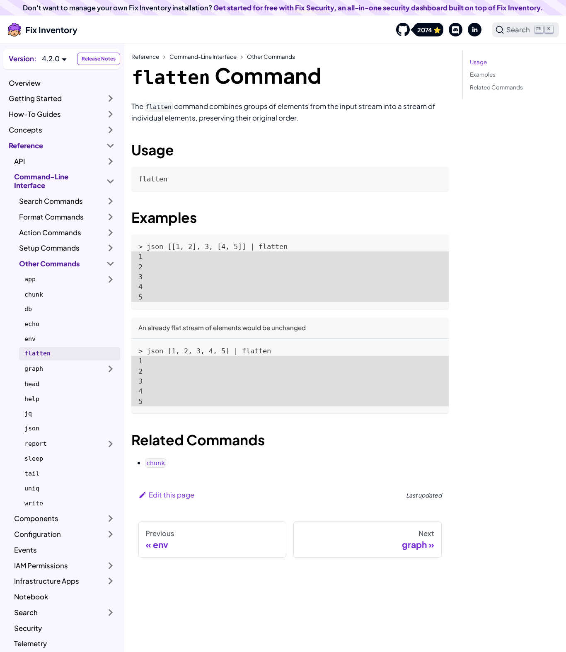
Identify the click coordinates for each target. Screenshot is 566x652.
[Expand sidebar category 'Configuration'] (110, 534)
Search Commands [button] (51, 201)
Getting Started (35, 98)
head (31, 384)
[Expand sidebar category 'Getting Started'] (110, 99)
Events (25, 550)
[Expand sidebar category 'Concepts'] (110, 130)
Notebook (31, 596)
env (30, 339)
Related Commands (496, 87)
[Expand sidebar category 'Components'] (110, 519)
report (35, 443)
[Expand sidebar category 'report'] (110, 444)
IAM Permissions (41, 565)
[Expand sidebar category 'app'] (110, 280)
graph (33, 368)
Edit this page (171, 494)
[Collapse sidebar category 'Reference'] (110, 145)
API (19, 161)
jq (28, 413)
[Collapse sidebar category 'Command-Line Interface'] (110, 181)
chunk (33, 294)
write (33, 503)
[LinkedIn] (471, 30)
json (31, 428)
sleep (33, 458)
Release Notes (99, 59)
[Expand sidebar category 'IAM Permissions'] (110, 565)
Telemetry (30, 643)
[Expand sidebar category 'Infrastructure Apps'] (110, 581)
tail (31, 473)
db (28, 309)
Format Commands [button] (51, 217)
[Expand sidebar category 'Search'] (110, 613)
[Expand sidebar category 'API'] (110, 161)
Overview (25, 83)
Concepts (25, 130)
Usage (478, 61)
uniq (31, 488)
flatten (37, 353)
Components (36, 518)
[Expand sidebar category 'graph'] (110, 369)
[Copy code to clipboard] (438, 178)
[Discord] (452, 30)
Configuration (37, 534)
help (31, 399)
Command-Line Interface (41, 181)
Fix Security (314, 7)
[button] (54, 58)
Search (26, 612)
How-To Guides (35, 114)
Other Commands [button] (49, 263)
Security (28, 628)
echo (31, 324)
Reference (26, 145)
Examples (483, 74)
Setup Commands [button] (49, 248)
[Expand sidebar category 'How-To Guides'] (110, 114)
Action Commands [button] (50, 232)
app (30, 279)
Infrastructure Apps (46, 581)
